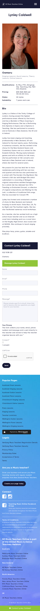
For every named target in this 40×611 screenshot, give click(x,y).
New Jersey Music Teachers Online (15, 581)
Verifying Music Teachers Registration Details (20, 442)
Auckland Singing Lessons (12, 389)
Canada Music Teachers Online (14, 589)
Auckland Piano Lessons (11, 396)
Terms (4, 460)
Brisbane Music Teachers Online (14, 558)
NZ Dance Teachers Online (12, 570)
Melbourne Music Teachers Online (15, 553)
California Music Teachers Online (15, 586)
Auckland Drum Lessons (11, 385)
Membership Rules (9, 453)
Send (6, 365)
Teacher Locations (9, 415)
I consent (5, 345)
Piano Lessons (7, 408)
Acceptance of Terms (10, 457)
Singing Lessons (8, 412)
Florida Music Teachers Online (13, 579)
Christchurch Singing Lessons (13, 400)
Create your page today (14, 483)
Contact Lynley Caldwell (21, 608)
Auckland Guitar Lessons (12, 392)
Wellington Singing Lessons (12, 426)
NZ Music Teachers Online (14, 4)
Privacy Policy (7, 450)
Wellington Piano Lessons (12, 422)
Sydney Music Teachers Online (14, 556)
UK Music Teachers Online (12, 598)
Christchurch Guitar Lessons (13, 403)
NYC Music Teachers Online (12, 584)
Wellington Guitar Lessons (12, 419)
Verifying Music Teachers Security (15, 446)
